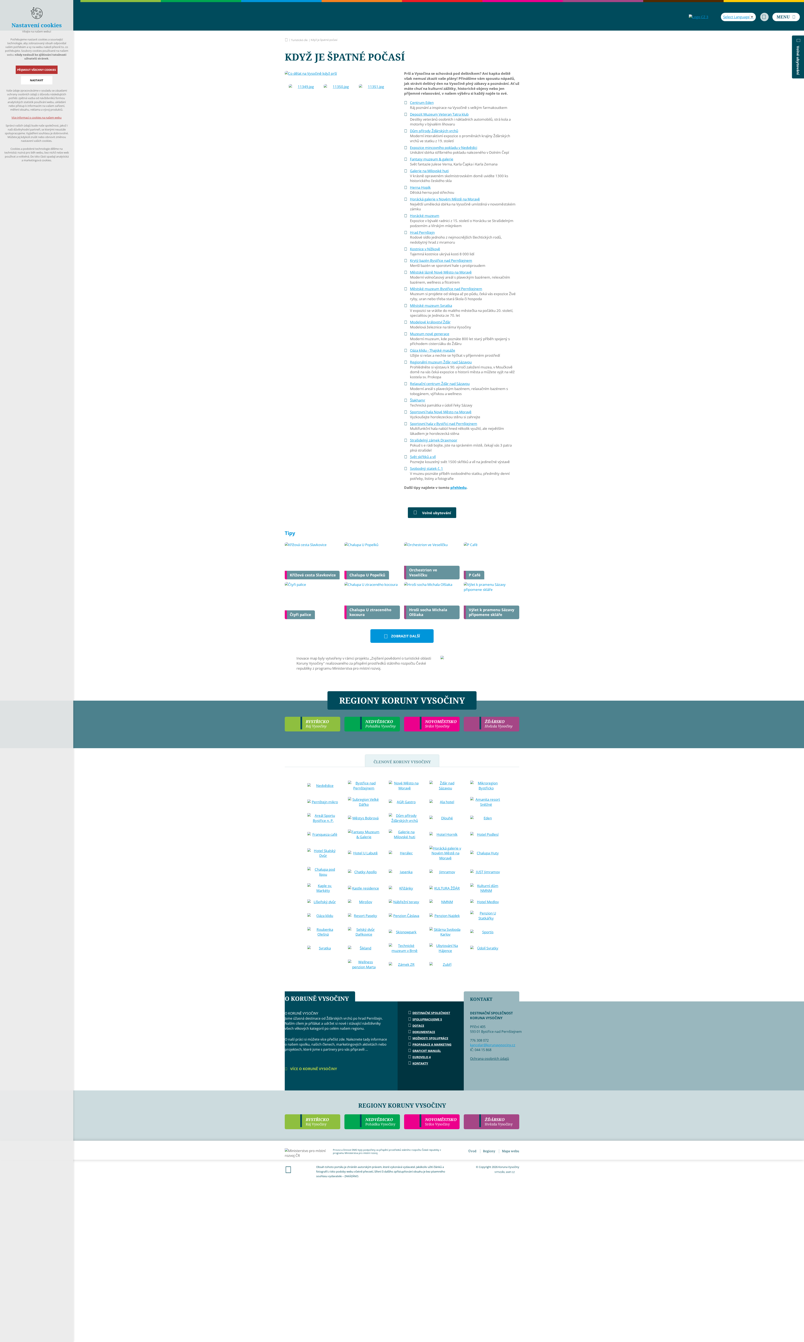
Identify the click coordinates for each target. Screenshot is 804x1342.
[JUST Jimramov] (486, 871)
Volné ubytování (436, 512)
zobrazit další (405, 636)
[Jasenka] (405, 871)
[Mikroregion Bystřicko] (486, 786)
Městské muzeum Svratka (431, 305)
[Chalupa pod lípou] (323, 872)
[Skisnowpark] (405, 932)
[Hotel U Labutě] (364, 853)
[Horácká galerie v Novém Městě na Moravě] (445, 853)
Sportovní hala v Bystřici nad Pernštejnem (443, 423)
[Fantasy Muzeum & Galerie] (364, 834)
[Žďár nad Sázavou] (445, 786)
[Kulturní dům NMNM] (486, 888)
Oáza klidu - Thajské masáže (432, 350)
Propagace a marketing (431, 1044)
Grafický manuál (426, 1051)
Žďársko (499, 1121)
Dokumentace (423, 1032)
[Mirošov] (364, 901)
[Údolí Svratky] (486, 948)
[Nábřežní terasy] (405, 901)
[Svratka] (323, 948)
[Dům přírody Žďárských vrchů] (405, 818)
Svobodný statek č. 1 (426, 468)
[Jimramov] (445, 871)
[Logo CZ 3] (698, 16)
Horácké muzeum (424, 215)
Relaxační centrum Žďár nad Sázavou (440, 383)
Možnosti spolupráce (430, 1038)
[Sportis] (486, 932)
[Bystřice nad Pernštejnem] (364, 786)
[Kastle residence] (364, 888)
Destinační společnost (431, 1013)
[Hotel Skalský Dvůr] (323, 853)
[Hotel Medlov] (486, 901)
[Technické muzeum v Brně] (405, 948)
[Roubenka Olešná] (323, 932)
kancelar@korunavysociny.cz (492, 1045)
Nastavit (36, 80)
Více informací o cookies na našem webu (37, 117)
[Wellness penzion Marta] (364, 965)
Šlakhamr (417, 400)
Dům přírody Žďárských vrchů (434, 130)
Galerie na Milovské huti (429, 170)
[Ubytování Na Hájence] (445, 948)
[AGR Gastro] (405, 802)
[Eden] (486, 818)
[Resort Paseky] (364, 915)
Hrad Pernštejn (422, 232)
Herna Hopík (420, 187)
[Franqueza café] (323, 834)
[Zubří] (445, 964)
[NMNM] (445, 901)
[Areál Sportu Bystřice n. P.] (323, 818)
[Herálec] (405, 853)
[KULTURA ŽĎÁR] (445, 888)
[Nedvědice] (323, 785)
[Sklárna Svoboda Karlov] (445, 932)
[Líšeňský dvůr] (323, 901)
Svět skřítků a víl (423, 456)
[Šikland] (364, 948)
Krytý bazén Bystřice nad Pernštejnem (441, 260)
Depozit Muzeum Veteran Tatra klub (439, 114)
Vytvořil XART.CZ (505, 1172)
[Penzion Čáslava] (405, 915)
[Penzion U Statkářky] (486, 916)
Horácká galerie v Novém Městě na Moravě (445, 199)
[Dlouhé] (445, 818)
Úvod (472, 1151)
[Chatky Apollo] (364, 871)
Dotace (418, 1026)
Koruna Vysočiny (286, 40)
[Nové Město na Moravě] (405, 786)
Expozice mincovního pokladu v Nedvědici (443, 147)
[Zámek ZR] (405, 964)
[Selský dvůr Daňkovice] (364, 932)
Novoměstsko (441, 1121)
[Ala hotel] (445, 802)
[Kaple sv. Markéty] (323, 888)
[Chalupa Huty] (486, 853)
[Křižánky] (405, 888)
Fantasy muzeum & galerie (431, 159)
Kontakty (420, 1063)
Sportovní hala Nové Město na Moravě (441, 411)
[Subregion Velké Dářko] (364, 802)
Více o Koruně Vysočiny (313, 1068)
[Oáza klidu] (323, 915)
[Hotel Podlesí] (486, 834)
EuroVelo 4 (421, 1057)
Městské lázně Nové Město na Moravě (441, 272)
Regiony (489, 1151)
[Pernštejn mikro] (323, 802)
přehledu (458, 487)
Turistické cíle (299, 40)
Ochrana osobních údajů (489, 1058)
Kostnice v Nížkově (425, 249)
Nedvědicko (380, 1121)
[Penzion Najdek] (445, 915)
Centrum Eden (422, 102)
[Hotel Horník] (445, 834)
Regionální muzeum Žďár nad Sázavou (441, 362)
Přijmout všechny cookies (36, 70)
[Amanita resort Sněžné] (486, 802)
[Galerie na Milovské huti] (405, 834)
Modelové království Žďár (430, 322)
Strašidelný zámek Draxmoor (433, 440)
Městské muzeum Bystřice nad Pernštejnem (446, 288)
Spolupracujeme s (427, 1019)
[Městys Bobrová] (364, 818)
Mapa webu (510, 1151)
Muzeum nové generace (429, 333)
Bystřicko (317, 1121)
